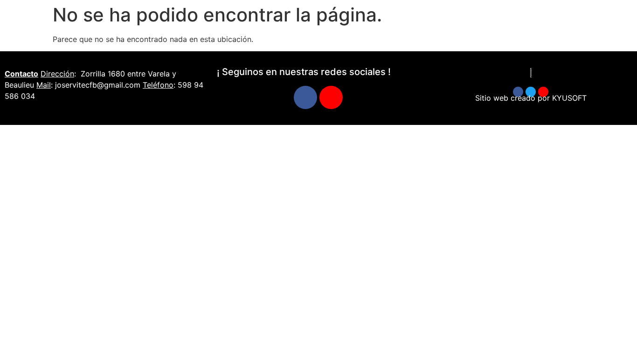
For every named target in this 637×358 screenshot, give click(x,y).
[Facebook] (305, 97)
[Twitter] (531, 92)
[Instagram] (331, 97)
